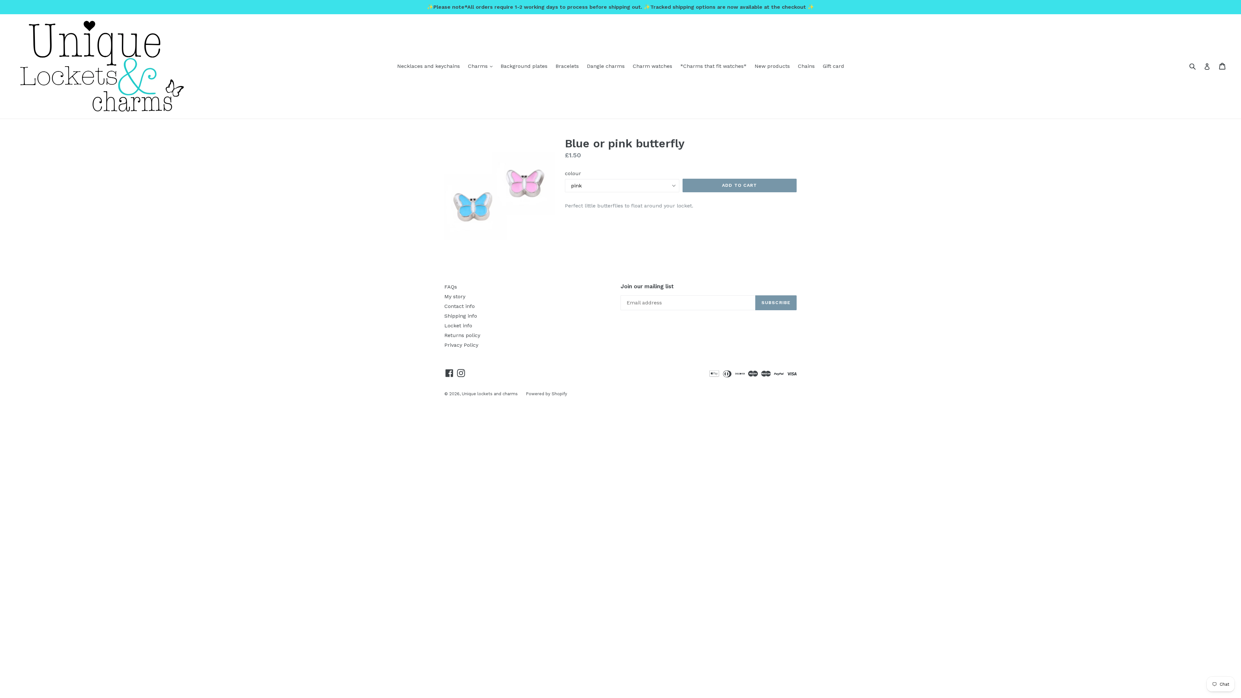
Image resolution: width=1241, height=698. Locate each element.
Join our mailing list (647, 286)
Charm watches (652, 66)
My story (454, 296)
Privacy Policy (461, 345)
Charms (482, 66)
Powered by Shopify (546, 393)
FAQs (450, 287)
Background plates (524, 66)
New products (772, 66)
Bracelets (567, 66)
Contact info (459, 306)
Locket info (458, 326)
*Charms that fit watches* (713, 66)
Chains (806, 66)
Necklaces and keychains (428, 66)
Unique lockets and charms (490, 393)
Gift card (833, 66)
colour (573, 173)
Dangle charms (606, 66)
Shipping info (460, 316)
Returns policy (462, 335)
